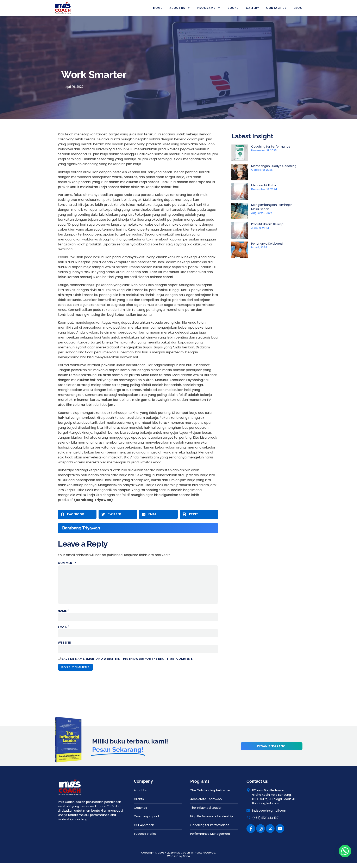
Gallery (252, 8)
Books (233, 8)
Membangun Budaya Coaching (273, 166)
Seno (186, 856)
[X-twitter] (270, 828)
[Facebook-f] (250, 828)
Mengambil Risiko (263, 185)
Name (63, 611)
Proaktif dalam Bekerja (267, 224)
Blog (298, 8)
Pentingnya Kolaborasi (267, 243)
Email (63, 627)
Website (64, 642)
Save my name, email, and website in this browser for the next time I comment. (127, 659)
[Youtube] (280, 828)
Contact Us (276, 8)
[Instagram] (260, 828)
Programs (206, 8)
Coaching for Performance (270, 146)
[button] (77, 514)
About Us (177, 8)
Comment (67, 563)
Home (157, 8)
